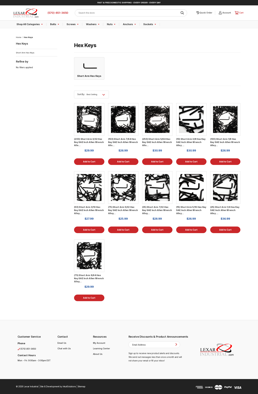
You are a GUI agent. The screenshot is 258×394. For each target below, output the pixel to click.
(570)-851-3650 (57, 12)
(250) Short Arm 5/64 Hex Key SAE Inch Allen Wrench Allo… (157, 142)
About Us (97, 354)
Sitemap (81, 386)
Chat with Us (64, 348)
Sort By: (81, 94)
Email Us (61, 343)
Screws (71, 24)
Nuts (109, 24)
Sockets (148, 24)
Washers (91, 24)
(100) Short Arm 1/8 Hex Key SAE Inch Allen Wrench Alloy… (225, 142)
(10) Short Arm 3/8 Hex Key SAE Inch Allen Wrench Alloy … (191, 142)
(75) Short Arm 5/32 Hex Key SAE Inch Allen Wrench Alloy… (123, 210)
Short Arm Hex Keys (25, 52)
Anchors (128, 24)
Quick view (89, 119)
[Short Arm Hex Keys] (89, 66)
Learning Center (101, 348)
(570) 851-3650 (28, 348)
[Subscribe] (177, 344)
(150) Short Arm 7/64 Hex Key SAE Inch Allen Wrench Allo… (123, 142)
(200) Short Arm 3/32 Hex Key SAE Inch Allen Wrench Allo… (89, 142)
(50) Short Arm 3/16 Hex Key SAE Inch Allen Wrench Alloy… (89, 210)
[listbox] (96, 94)
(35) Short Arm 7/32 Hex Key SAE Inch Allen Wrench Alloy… (157, 210)
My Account (99, 343)
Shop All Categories (28, 24)
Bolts (53, 24)
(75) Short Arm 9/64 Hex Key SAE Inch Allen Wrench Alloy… (89, 278)
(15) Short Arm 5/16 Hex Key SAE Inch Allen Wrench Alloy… (191, 210)
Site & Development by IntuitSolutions (58, 386)
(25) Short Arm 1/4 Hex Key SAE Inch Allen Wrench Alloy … (224, 210)
